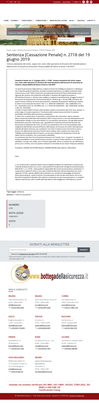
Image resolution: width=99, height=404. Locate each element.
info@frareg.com (14, 305)
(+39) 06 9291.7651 (44, 348)
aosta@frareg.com (15, 325)
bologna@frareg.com (69, 325)
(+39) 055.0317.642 (17, 348)
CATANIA (65, 337)
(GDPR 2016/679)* (40, 254)
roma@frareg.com (41, 346)
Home (6, 20)
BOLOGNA (66, 316)
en (11, 2)
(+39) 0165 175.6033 (18, 328)
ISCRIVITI (84, 250)
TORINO (65, 296)
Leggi (14, 50)
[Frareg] (49, 10)
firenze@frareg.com (15, 346)
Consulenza (26, 20)
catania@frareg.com (69, 346)
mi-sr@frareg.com (41, 305)
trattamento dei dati (27, 254)
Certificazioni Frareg (49, 389)
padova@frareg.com (42, 325)
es (19, 2)
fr (15, 2)
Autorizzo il (15, 254)
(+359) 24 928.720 (17, 372)
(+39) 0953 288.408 (70, 348)
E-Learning (56, 2)
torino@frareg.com (68, 305)
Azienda (14, 20)
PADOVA (38, 316)
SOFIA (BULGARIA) (16, 357)
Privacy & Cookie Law (77, 396)
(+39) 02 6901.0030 (17, 307)
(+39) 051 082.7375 (70, 328)
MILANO (11, 296)
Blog (71, 20)
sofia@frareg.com (15, 369)
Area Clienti (66, 2)
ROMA (37, 337)
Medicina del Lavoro (58, 20)
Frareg (9, 50)
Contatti (91, 20)
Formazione (41, 20)
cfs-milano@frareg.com (43, 372)
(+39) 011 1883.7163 (71, 307)
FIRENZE (11, 337)
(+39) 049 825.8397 (44, 328)
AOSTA (11, 316)
